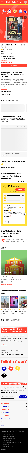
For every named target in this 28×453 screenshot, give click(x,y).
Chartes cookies (7, 440)
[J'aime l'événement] (25, 17)
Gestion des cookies (8, 446)
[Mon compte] (25, 2)
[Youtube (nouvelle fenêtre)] (11, 368)
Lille (14, 340)
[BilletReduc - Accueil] (11, 2)
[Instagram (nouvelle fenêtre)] (18, 368)
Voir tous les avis (22, 181)
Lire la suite (4, 89)
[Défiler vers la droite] (27, 12)
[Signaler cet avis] (8, 222)
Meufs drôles (17, 338)
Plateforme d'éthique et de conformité (12, 442)
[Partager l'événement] (21, 17)
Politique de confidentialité (9, 436)
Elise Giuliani (11, 167)
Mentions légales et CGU (9, 438)
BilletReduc (4, 350)
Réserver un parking (6, 284)
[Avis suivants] (24, 214)
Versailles (4, 155)
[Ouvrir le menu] (2, 2)
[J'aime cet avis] (5, 222)
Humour (17, 350)
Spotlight (3, 51)
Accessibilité (6, 444)
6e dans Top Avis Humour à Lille (15, 241)
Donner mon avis (20, 189)
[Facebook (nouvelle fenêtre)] (4, 368)
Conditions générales (8, 434)
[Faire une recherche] (21, 2)
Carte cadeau (5, 415)
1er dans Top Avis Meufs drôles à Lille (16, 239)
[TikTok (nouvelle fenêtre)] (4, 375)
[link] (3, 12)
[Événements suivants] (26, 305)
